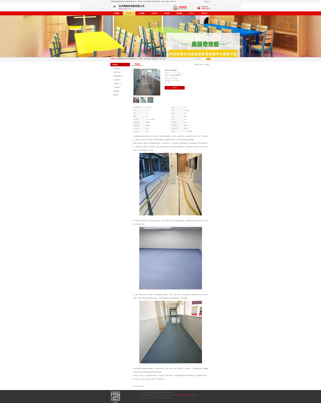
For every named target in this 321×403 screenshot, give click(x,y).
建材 (171, 75)
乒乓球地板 (116, 87)
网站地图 (167, 397)
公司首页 (116, 13)
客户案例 (179, 13)
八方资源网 (150, 397)
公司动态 (166, 13)
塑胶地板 (116, 94)
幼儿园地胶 (116, 79)
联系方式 (204, 13)
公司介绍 (154, 13)
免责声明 (156, 397)
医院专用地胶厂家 (118, 76)
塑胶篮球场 (116, 91)
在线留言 (174, 87)
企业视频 (141, 13)
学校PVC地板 (117, 72)
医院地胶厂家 (117, 83)
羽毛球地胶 (116, 68)
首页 (201, 64)
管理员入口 (162, 397)
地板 (174, 75)
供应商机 (129, 13)
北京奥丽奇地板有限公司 (183, 395)
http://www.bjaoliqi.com (139, 386)
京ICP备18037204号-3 (170, 395)
